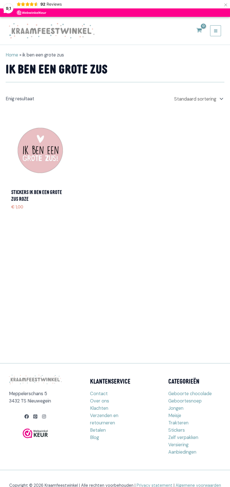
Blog (94, 437)
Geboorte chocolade (190, 394)
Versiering (178, 445)
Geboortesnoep (185, 401)
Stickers (176, 430)
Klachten (99, 408)
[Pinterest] (35, 416)
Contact (99, 394)
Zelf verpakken (183, 437)
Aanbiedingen (182, 452)
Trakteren (178, 423)
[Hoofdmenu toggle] (215, 30)
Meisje (174, 415)
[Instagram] (44, 416)
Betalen (98, 430)
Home (12, 55)
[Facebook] (26, 416)
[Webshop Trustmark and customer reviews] (35, 433)
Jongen (175, 408)
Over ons (99, 401)
